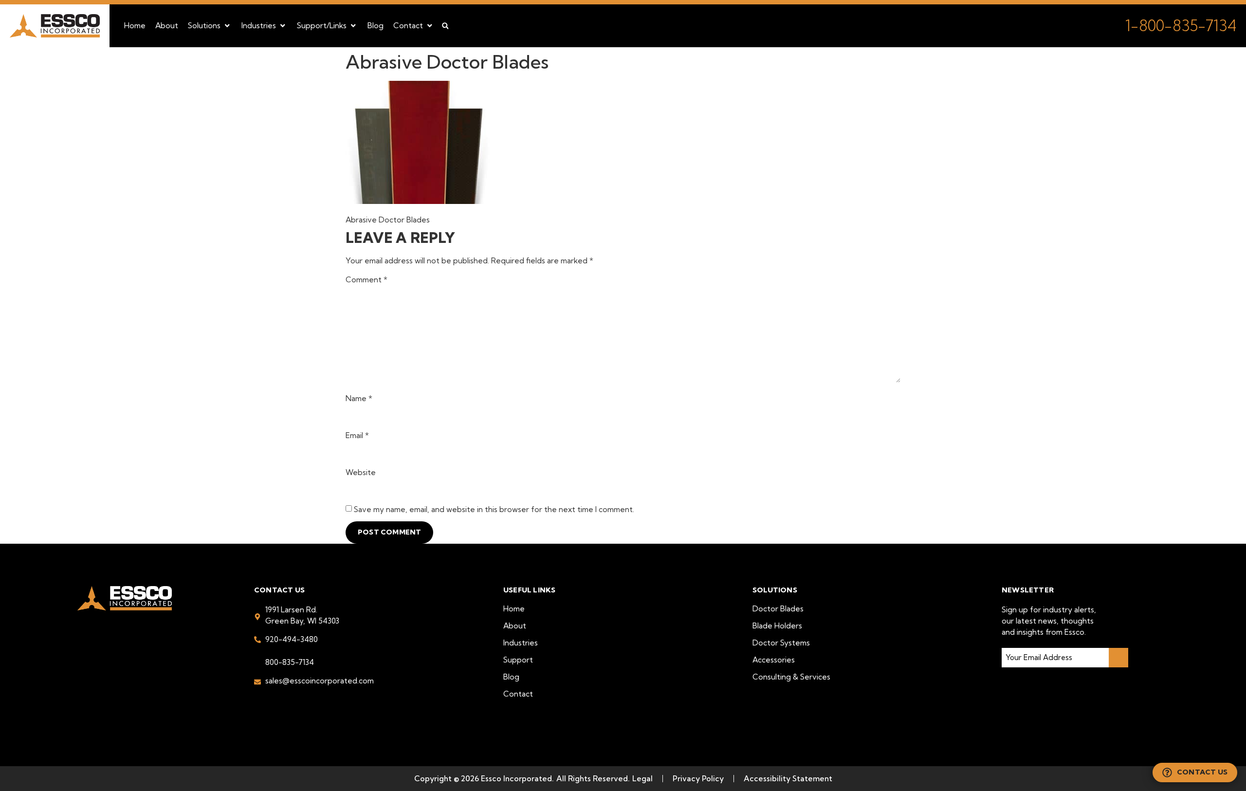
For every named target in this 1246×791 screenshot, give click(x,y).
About (514, 625)
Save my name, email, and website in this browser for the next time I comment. (494, 510)
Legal (642, 778)
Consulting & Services (791, 676)
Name (359, 399)
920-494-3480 (291, 639)
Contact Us (1202, 772)
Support (518, 659)
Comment (366, 280)
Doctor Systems (781, 642)
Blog (511, 676)
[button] (210, 26)
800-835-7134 (289, 662)
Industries (520, 642)
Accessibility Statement (788, 778)
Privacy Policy (698, 778)
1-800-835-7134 (1180, 25)
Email (357, 436)
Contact (518, 694)
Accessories (773, 659)
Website (361, 473)
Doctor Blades (778, 608)
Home (514, 608)
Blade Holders (777, 625)
